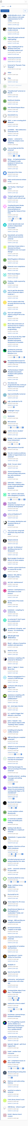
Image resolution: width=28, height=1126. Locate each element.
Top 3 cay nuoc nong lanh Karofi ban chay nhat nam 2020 (16, 532)
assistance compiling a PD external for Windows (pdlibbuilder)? (16, 696)
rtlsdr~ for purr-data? (14, 464)
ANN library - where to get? (16, 1107)
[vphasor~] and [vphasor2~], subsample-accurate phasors (16, 591)
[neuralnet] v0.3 (13, 115)
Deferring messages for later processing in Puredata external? (17, 768)
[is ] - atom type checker (15, 706)
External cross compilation (16, 266)
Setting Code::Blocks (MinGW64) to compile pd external (16, 829)
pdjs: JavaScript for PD (15, 401)
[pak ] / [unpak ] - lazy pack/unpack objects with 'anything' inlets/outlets (16, 722)
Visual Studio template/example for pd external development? (16, 504)
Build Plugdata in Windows (16, 259)
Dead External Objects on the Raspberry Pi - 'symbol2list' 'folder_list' (16, 911)
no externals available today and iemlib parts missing (15, 820)
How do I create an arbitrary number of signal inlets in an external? (17, 454)
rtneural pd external (14, 57)
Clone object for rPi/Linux (16, 902)
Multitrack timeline (14, 100)
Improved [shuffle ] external (16, 394)
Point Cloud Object (14, 274)
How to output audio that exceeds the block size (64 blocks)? (16, 303)
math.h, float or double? (15, 431)
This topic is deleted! (15, 85)
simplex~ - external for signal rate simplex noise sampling (16, 140)
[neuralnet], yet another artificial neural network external (15, 236)
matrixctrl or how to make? (16, 1003)
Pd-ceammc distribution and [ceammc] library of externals (17, 523)
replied (13, 24)
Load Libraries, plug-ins (15, 1037)
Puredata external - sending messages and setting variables (17, 778)
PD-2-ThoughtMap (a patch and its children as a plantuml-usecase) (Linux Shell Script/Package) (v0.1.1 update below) (16, 1025)
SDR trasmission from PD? (16, 447)
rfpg (9, 78)
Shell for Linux (12, 650)
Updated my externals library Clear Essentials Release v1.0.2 (15, 351)
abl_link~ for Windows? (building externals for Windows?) (15, 549)
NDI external (12, 421)
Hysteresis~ (11, 416)
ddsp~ (10, 72)
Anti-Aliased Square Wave (16, 107)
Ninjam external (13, 540)
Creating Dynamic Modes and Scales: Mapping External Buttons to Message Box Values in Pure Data (16, 209)
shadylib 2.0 (11, 964)
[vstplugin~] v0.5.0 (13, 410)
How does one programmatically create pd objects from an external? (17, 384)
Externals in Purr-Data (15, 172)
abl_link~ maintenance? (15, 582)
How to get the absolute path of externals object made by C (16, 292)
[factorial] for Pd (13, 894)
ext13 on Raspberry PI (15, 514)
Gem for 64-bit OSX (14, 972)
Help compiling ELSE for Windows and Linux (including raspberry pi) (15, 48)
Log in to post (5, 10)
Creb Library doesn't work (16, 1099)
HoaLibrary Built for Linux (16, 878)
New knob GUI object (14, 802)
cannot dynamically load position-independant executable (16, 225)
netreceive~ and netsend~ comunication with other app (16, 981)
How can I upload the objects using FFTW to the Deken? (16, 314)
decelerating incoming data (17, 1072)
